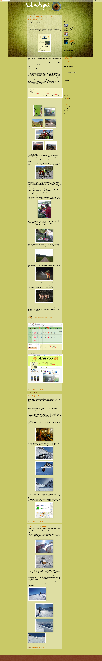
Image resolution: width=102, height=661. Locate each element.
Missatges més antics (57, 650)
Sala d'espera (67, 61)
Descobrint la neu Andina (37, 526)
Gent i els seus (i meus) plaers (71, 24)
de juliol (67, 96)
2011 (66, 111)
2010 (66, 113)
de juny (67, 98)
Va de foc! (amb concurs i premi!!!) (71, 41)
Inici (45, 650)
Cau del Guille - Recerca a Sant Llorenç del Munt (69, 57)
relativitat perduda (68, 61)
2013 (66, 108)
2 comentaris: (41, 389)
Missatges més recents (31, 650)
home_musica (67, 58)
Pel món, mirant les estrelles (68, 52)
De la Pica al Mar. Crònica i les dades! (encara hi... (70, 100)
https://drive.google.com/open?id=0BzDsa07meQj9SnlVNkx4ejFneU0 (39, 319)
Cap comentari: (41, 647)
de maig (67, 106)
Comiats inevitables (68, 53)
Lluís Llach (42, 57)
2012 (66, 110)
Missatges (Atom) (33, 653)
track (29, 316)
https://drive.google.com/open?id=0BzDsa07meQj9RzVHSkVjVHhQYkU (40, 317)
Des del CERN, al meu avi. (71, 33)
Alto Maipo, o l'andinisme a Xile (40, 396)
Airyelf (54, 658)
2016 (66, 95)
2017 (66, 93)
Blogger (64, 658)
